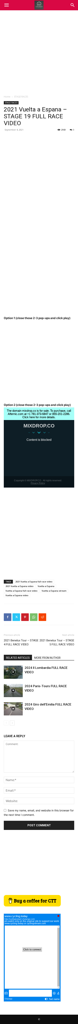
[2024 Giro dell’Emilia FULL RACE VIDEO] (13, 708)
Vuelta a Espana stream (54, 590)
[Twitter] (16, 617)
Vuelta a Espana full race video (21, 590)
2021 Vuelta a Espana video (19, 586)
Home (7, 96)
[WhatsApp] (33, 617)
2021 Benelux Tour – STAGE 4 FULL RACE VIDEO (21, 642)
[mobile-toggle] (6, 5)
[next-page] (12, 723)
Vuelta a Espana (46, 586)
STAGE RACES (21, 96)
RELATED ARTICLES (18, 657)
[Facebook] (7, 617)
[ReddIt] (42, 617)
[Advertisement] (39, 51)
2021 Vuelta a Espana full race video (33, 581)
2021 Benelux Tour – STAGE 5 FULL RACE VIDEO (57, 642)
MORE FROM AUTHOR (47, 657)
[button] (72, 5)
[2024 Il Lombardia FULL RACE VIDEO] (13, 672)
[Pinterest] (25, 617)
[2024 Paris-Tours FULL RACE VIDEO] (13, 690)
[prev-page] (6, 723)
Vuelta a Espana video (16, 595)
